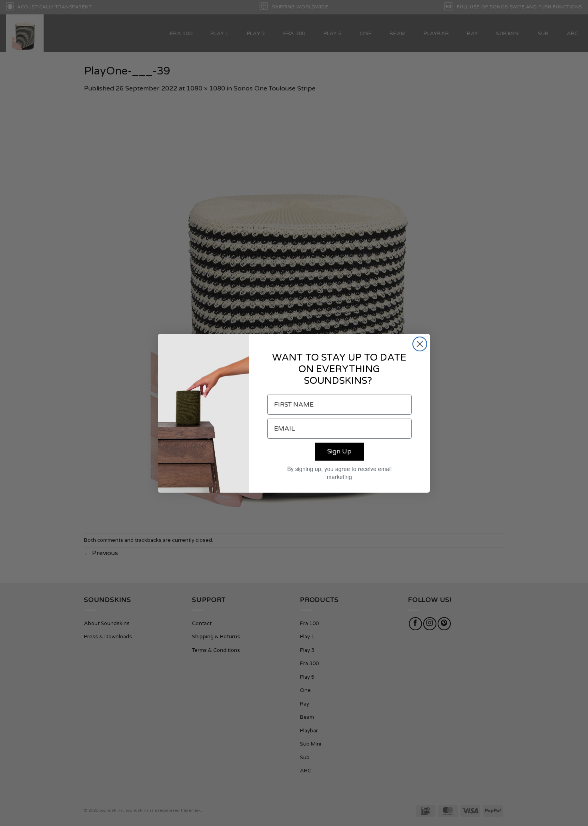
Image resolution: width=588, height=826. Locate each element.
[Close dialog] (420, 344)
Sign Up (339, 451)
